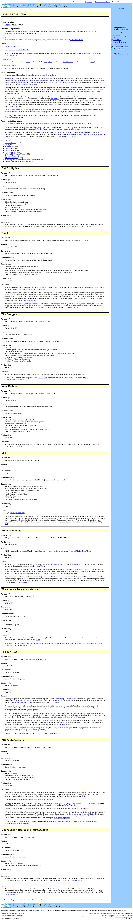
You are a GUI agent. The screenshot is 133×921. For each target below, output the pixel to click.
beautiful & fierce (17, 31)
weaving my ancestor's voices (59, 80)
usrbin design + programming (123, 917)
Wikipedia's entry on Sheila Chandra (17, 50)
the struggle (29, 80)
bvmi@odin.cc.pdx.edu (62, 818)
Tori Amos (117, 40)
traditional (44, 31)
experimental (93, 31)
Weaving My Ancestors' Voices (15, 123)
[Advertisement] (121, 17)
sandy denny (24, 715)
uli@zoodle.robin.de (52, 733)
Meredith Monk (68, 62)
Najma (28, 62)
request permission (10, 915)
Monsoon (30, 53)
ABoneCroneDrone (76, 40)
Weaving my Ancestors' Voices (66, 699)
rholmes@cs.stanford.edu (14, 117)
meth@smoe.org (64, 724)
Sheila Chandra (119, 42)
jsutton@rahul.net (15, 106)
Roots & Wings (84, 134)
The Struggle (9, 146)
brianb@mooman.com (22, 823)
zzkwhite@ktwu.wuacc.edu (15, 379)
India (15, 25)
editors (130, 913)
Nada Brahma (70, 89)
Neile (92, 62)
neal (78, 129)
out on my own (16, 80)
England (7, 25)
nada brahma (40, 80)
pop (78, 31)
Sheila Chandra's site (12, 46)
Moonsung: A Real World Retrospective (18, 160)
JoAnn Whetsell (74, 111)
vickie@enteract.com (68, 136)
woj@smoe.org (31, 84)
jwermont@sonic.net (38, 730)
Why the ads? (121, 8)
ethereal (33, 31)
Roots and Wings (10, 152)
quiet (23, 80)
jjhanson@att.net (32, 710)
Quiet (7, 145)
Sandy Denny (48, 62)
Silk (6, 150)
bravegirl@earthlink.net (48, 75)
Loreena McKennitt (120, 47)
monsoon (11, 78)
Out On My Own (84, 89)
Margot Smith (118, 49)
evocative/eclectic (53, 31)
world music (84, 31)
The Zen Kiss (54, 99)
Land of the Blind (120, 44)
